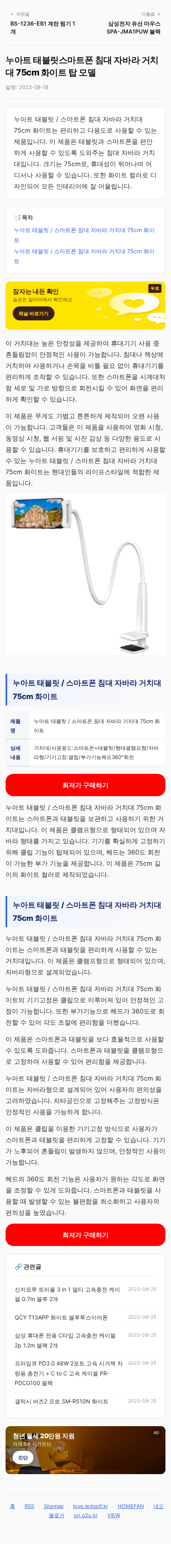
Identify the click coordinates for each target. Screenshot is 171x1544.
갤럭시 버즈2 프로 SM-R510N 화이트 (62, 1401)
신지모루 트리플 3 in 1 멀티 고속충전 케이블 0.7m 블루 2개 (67, 1294)
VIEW (113, 1515)
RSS (29, 1506)
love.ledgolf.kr (90, 1506)
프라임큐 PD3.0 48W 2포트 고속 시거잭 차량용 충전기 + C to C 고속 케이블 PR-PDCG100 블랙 (69, 1373)
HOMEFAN (131, 1506)
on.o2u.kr (86, 1515)
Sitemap (54, 1506)
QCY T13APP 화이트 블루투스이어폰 (61, 1317)
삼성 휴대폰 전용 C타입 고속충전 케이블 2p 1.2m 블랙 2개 (65, 1340)
